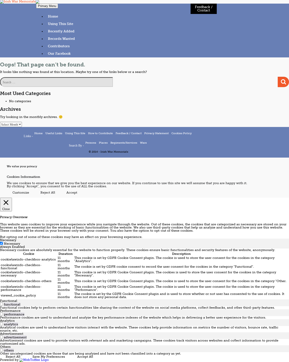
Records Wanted (61, 39)
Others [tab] (5, 347)
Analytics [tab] (7, 321)
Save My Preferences (49, 357)
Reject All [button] (47, 193)
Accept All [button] (85, 357)
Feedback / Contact (203, 8)
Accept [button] (71, 193)
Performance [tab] (10, 311)
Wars (143, 142)
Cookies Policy (181, 133)
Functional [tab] (8, 301)
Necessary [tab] (8, 240)
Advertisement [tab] (11, 334)
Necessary (12, 244)
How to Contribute (100, 133)
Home (53, 16)
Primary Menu (47, 6)
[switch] (1, 304)
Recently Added (61, 31)
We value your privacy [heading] (22, 166)
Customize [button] (20, 193)
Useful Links (53, 133)
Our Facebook (59, 54)
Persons (90, 142)
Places (103, 142)
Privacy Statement (156, 133)
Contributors (59, 46)
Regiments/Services (123, 142)
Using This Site (60, 24)
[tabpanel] (144, 274)
